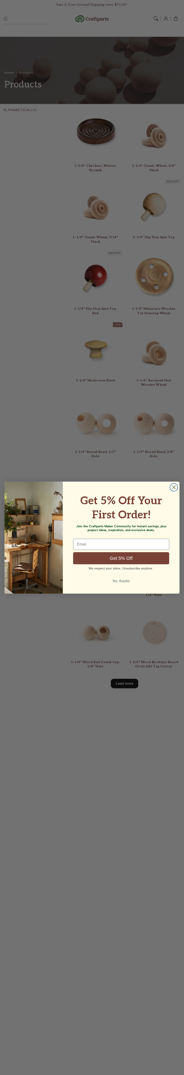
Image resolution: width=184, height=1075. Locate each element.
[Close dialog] (174, 487)
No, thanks (121, 581)
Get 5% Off (121, 558)
